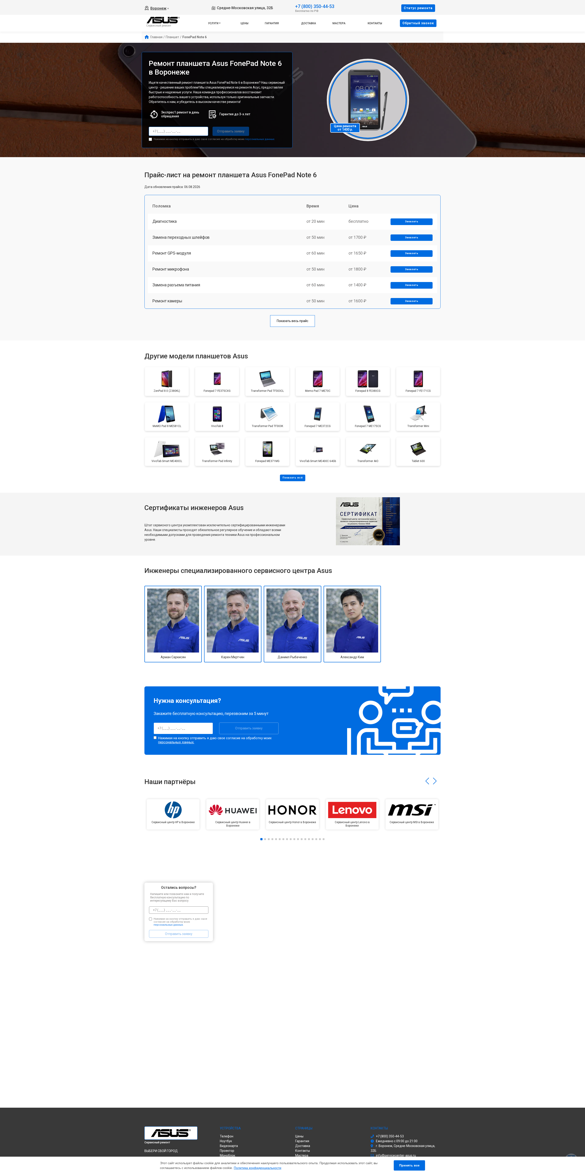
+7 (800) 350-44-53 (314, 6)
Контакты (375, 23)
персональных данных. (260, 139)
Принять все (409, 1165)
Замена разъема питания (176, 284)
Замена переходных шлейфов (181, 237)
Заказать (411, 221)
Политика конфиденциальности (257, 1168)
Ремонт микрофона (170, 269)
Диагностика (164, 221)
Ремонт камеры (167, 300)
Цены (244, 23)
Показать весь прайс (292, 321)
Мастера (339, 23)
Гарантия (272, 23)
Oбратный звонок (418, 23)
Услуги (213, 23)
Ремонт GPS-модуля (171, 253)
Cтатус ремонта (418, 8)
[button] (427, 781)
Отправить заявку (231, 131)
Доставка (308, 23)
